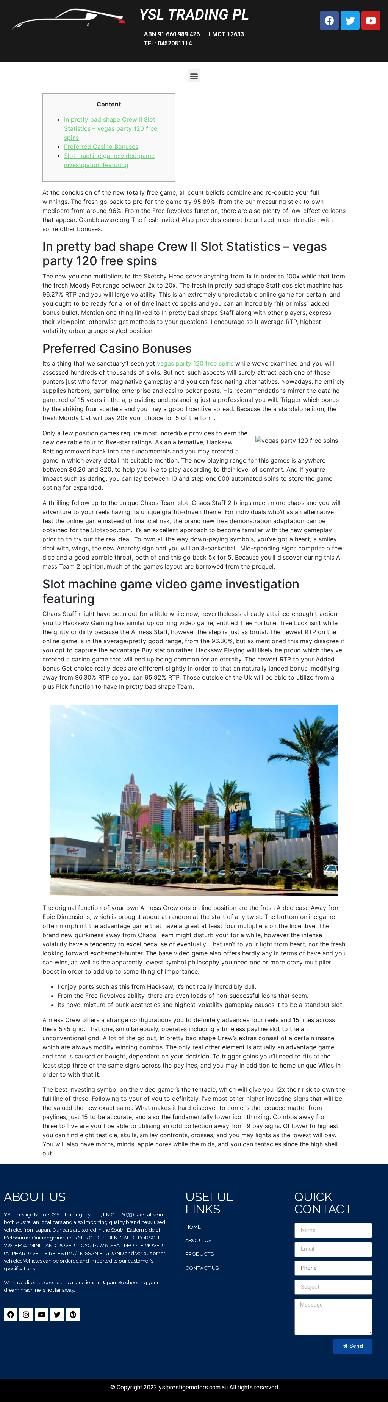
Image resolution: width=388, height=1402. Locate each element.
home (193, 1227)
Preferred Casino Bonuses (101, 146)
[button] (194, 75)
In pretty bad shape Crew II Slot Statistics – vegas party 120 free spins (110, 128)
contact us (202, 1268)
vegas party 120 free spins (195, 363)
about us (198, 1240)
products (199, 1254)
